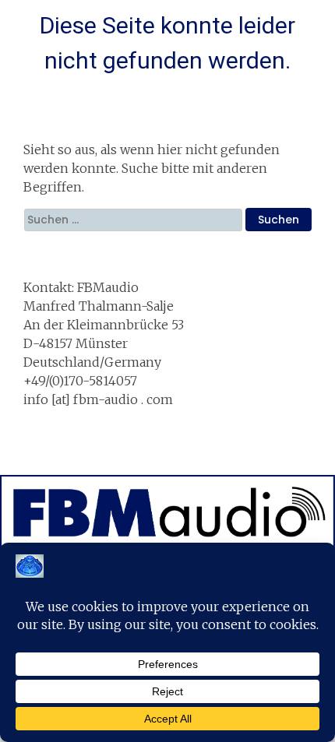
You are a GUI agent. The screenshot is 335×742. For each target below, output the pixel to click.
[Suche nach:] (134, 219)
